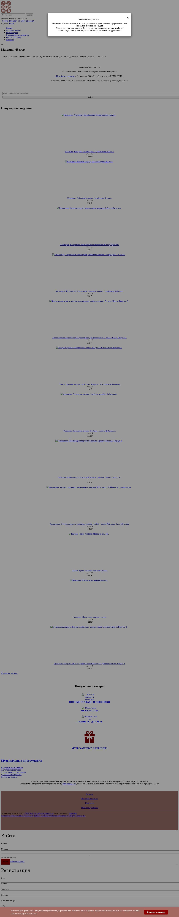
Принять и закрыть (156, 912)
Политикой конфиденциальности (24, 914)
